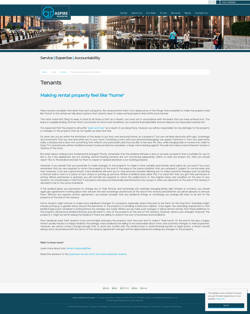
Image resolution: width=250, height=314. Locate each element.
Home (123, 13)
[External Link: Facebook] (210, 3)
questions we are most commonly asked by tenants (98, 254)
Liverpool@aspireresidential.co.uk (164, 298)
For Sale (151, 13)
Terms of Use (156, 306)
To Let (163, 13)
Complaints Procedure (141, 306)
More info (220, 299)
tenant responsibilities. (78, 248)
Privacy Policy (126, 306)
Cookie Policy (115, 306)
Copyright (165, 306)
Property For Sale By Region (78, 306)
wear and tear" (96, 128)
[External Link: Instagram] (214, 3)
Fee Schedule (176, 306)
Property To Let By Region (99, 306)
